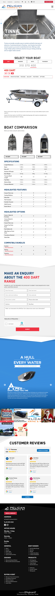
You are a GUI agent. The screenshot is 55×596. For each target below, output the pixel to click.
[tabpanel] (27, 24)
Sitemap (36, 594)
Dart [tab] (8, 61)
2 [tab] (1, 20)
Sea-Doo (32, 550)
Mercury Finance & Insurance (12, 577)
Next (50, 384)
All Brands (32, 567)
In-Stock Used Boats (34, 554)
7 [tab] (1, 27)
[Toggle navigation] (52, 6)
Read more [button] (32, 468)
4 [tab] (1, 23)
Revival (31, 551)
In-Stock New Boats (34, 553)
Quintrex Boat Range (34, 548)
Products (32, 557)
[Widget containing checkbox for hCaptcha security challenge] (14, 323)
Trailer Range (33, 563)
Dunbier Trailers (33, 569)
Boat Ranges (33, 546)
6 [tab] (1, 26)
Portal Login (8, 551)
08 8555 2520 (10, 522)
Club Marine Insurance (11, 578)
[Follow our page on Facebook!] (32, 2)
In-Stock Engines (33, 561)
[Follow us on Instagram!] (8, 525)
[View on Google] (7, 458)
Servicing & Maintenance (11, 581)
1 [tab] (1, 19)
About (4, 2)
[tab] (21, 65)
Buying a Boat (9, 574)
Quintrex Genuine (34, 564)
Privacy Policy (9, 553)
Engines (7, 557)
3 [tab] (1, 22)
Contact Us (10, 2)
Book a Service (10, 513)
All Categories (33, 560)
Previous (4, 384)
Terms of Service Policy (11, 554)
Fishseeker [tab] (45, 61)
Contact (7, 550)
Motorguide (32, 571)
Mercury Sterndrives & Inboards (13, 561)
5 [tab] (1, 24)
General (7, 546)
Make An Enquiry (9, 580)
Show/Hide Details (9, 247)
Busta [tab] (32, 61)
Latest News (17, 2)
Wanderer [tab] (20, 61)
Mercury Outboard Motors (11, 560)
